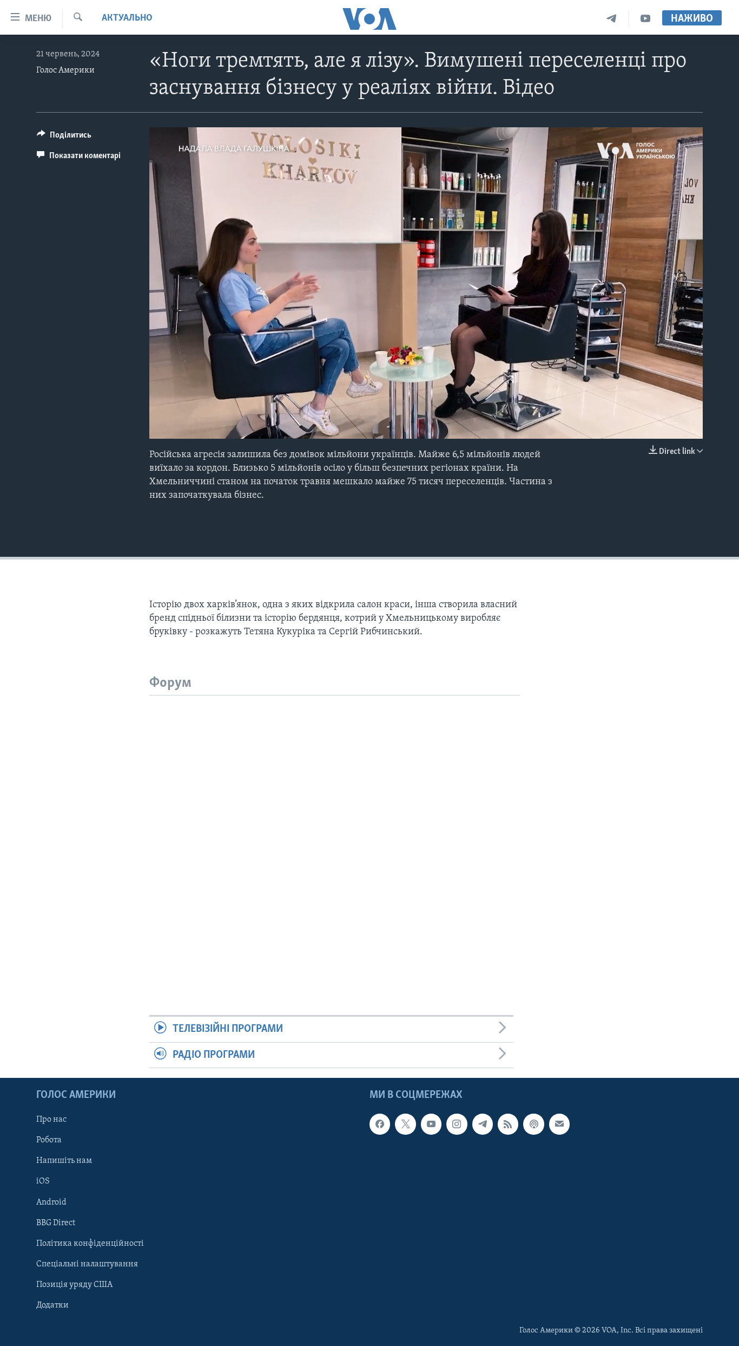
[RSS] (508, 1124)
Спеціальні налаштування (87, 1264)
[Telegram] (612, 18)
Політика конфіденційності (90, 1243)
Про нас (51, 1119)
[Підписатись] (559, 1124)
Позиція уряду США (74, 1284)
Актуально (127, 18)
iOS (43, 1181)
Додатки (52, 1305)
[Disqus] (334, 830)
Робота (49, 1140)
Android (51, 1202)
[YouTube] (645, 18)
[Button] (64, 137)
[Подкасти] (533, 1124)
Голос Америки (65, 70)
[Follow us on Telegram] (482, 1124)
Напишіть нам (64, 1160)
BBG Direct (55, 1223)
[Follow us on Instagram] (456, 1124)
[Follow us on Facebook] (380, 1124)
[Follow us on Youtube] (431, 1124)
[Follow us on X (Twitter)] (405, 1124)
